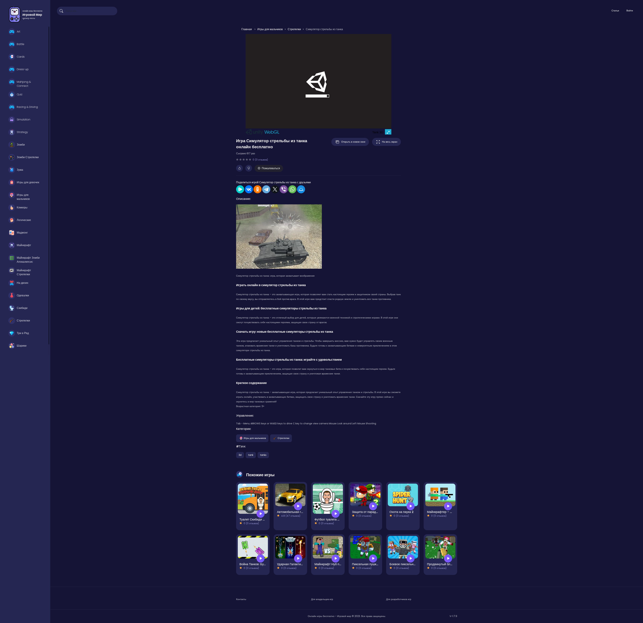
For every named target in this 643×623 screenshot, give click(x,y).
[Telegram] (266, 189)
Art (18, 32)
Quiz (19, 94)
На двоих (22, 283)
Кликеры (22, 207)
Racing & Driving (27, 107)
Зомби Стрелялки (28, 157)
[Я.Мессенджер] (240, 189)
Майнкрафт (24, 245)
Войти (629, 10)
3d (240, 455)
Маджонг (22, 233)
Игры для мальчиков (23, 196)
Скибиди (22, 308)
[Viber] (284, 189)
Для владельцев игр (322, 599)
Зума (20, 170)
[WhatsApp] (292, 189)
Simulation (23, 119)
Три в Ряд (23, 333)
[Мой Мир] (301, 189)
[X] (275, 189)
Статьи (615, 10)
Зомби (21, 145)
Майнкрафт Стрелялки (24, 271)
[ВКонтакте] (249, 189)
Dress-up (23, 69)
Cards (21, 57)
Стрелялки (23, 320)
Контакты (241, 599)
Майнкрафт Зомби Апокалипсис (28, 259)
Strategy (22, 132)
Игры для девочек (28, 182)
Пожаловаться (271, 168)
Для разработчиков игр (398, 599)
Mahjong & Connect (24, 83)
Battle (20, 44)
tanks (263, 455)
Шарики (21, 346)
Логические (24, 220)
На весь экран (389, 141)
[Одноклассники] (258, 189)
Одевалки (23, 295)
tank (250, 455)
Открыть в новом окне (353, 141)
